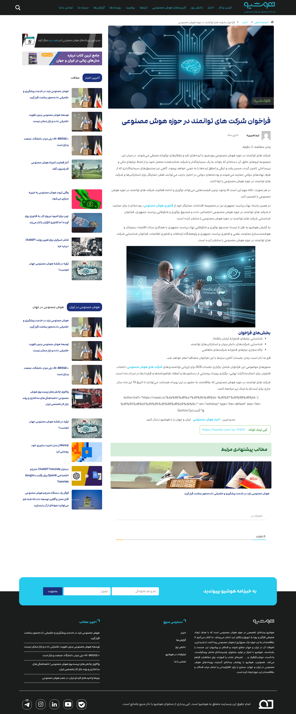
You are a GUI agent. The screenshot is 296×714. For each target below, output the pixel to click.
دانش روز (197, 7)
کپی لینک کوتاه (257, 430)
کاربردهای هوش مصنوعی (169, 7)
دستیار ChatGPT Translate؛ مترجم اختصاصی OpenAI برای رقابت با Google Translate (47, 475)
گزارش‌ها (99, 7)
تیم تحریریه (252, 135)
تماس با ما (66, 7)
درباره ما (83, 7)
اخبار (211, 7)
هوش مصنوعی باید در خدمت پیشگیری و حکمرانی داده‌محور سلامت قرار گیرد (226, 494)
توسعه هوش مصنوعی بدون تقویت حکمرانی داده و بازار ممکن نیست (62, 647)
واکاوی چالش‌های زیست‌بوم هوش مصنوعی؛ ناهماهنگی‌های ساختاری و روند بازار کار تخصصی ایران (46, 398)
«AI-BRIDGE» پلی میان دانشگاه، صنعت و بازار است (71, 655)
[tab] (92, 78)
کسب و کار (225, 7)
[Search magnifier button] (17, 7)
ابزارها (143, 7)
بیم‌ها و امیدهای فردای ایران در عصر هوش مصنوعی (71, 678)
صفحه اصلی (261, 22)
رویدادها (115, 7)
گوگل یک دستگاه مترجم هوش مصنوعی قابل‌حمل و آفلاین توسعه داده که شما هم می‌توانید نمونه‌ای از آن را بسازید (46, 499)
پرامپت (130, 7)
